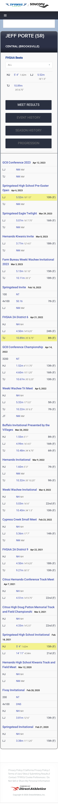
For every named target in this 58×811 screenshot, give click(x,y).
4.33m (19, 625)
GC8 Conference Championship (22, 347)
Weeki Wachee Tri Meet (17, 388)
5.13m (19, 271)
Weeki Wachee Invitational (19, 489)
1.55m (19, 436)
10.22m (20, 409)
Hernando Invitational (16, 459)
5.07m (19, 220)
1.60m (19, 466)
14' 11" (20, 653)
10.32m (20, 480)
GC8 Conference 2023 (16, 162)
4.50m (19, 331)
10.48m (20, 450)
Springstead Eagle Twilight (19, 213)
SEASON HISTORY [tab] (28, 130)
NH (18, 324)
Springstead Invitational (17, 727)
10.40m (20, 510)
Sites (25, 773)
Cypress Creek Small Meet (19, 519)
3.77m (19, 243)
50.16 (19, 301)
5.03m (19, 503)
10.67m (20, 379)
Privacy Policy (15, 770)
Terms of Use (14, 773)
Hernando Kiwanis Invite (18, 236)
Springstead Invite (14, 287)
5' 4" (16, 74)
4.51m (19, 597)
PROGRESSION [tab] (28, 143)
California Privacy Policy (36, 770)
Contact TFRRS (16, 777)
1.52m (19, 365)
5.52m (41, 74)
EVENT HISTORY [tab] (28, 117)
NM (18, 169)
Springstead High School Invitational (26, 634)
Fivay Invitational (13, 690)
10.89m (18, 85)
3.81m (19, 717)
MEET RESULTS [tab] (28, 105)
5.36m (19, 533)
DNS (18, 704)
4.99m (19, 443)
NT (17, 294)
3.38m (19, 740)
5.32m (19, 402)
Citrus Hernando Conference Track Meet (28, 579)
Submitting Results (39, 773)
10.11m (20, 278)
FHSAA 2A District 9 (15, 549)
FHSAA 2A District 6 (15, 317)
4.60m (19, 372)
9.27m (19, 570)
